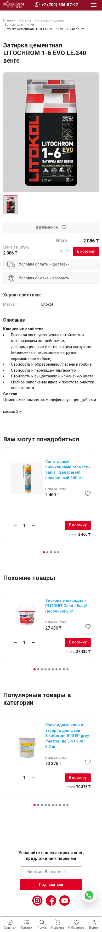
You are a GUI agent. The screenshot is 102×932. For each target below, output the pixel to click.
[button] (44, 552)
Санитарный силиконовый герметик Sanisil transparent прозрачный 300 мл (67, 469)
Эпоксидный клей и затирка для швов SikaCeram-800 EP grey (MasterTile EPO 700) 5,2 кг (67, 736)
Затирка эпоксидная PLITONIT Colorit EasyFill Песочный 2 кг (67, 606)
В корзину (86, 251)
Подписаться (51, 884)
